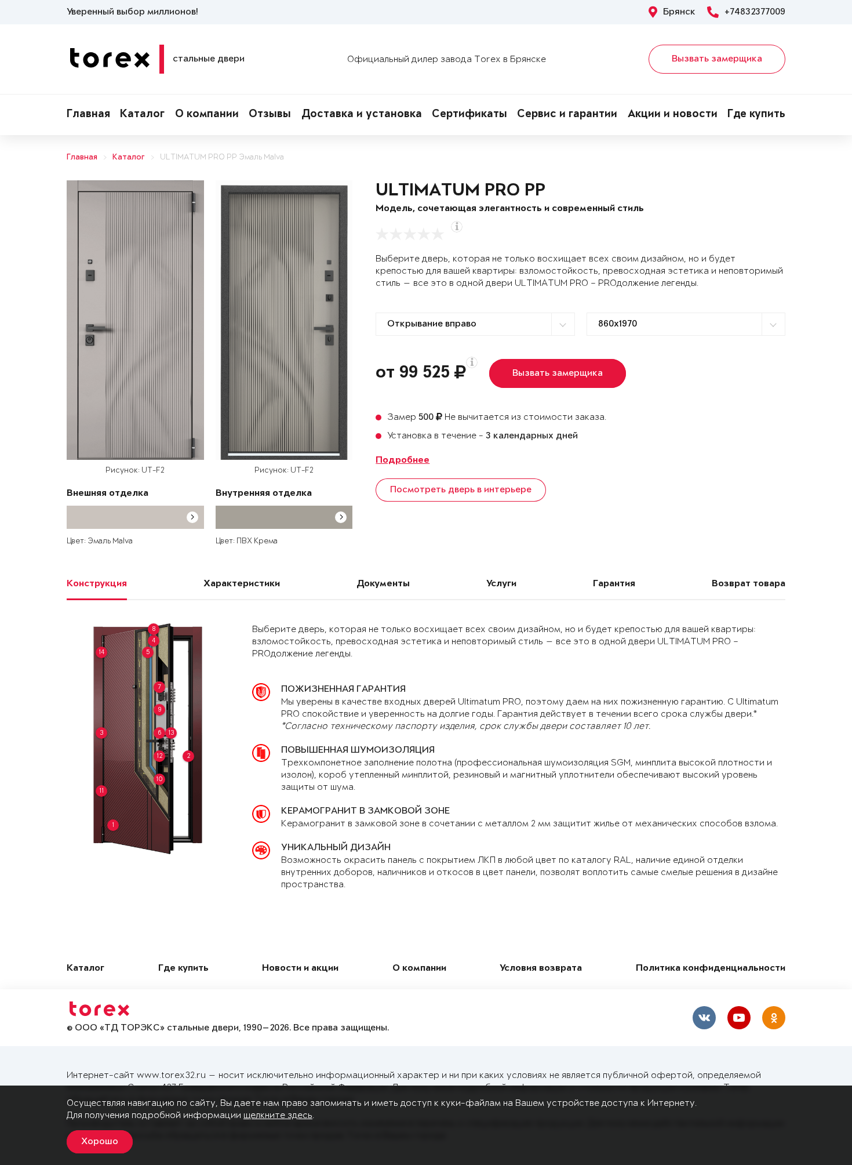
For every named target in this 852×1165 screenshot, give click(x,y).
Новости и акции (300, 969)
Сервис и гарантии (567, 115)
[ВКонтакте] (704, 1017)
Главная (88, 115)
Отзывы (270, 115)
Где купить (756, 115)
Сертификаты (469, 115)
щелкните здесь (277, 1115)
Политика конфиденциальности (710, 969)
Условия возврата (541, 969)
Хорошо (99, 1142)
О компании (207, 115)
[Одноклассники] (773, 1017)
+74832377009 (754, 12)
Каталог (142, 115)
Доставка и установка (361, 115)
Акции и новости (673, 115)
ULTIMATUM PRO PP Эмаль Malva (222, 157)
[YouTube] (739, 1017)
